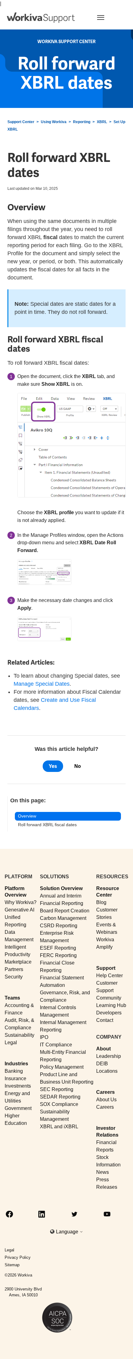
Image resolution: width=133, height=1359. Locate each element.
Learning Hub (111, 1005)
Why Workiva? (20, 902)
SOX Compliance (59, 1104)
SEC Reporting (56, 1089)
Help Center (109, 975)
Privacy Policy (18, 1257)
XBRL (102, 122)
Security (14, 976)
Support (105, 968)
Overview (27, 815)
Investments (18, 1086)
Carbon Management (63, 918)
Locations (107, 1071)
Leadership (108, 1056)
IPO (44, 1037)
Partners (14, 969)
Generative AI (19, 909)
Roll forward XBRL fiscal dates (47, 824)
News (102, 1172)
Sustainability (19, 1035)
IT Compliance (56, 1044)
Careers (105, 1092)
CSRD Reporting (58, 925)
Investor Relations (107, 1131)
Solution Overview (61, 888)
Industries (16, 1063)
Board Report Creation (64, 910)
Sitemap (12, 1265)
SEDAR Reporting (60, 1096)
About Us (106, 1099)
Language (67, 1231)
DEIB (102, 1063)
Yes (53, 766)
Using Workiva (53, 122)
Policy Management (62, 1067)
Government (18, 1108)
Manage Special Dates (42, 684)
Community (108, 997)
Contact (104, 1020)
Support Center (20, 122)
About (103, 1048)
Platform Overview (15, 892)
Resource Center (107, 892)
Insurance (15, 1078)
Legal (11, 1042)
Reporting (81, 122)
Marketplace (18, 962)
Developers (109, 1012)
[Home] (41, 17)
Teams (12, 997)
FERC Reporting (58, 955)
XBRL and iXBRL (59, 1126)
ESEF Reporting (58, 948)
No (77, 766)
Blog (101, 902)
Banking (14, 1071)
